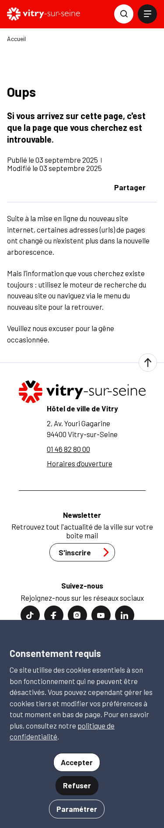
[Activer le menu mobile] (147, 14)
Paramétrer (76, 808)
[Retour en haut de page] (148, 362)
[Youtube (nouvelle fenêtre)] (101, 615)
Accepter (77, 762)
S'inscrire (75, 552)
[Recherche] (123, 14)
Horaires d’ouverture (79, 463)
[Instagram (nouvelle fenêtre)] (77, 615)
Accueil (16, 38)
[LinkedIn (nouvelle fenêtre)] (124, 615)
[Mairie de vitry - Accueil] (43, 14)
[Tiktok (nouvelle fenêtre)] (30, 615)
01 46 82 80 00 (68, 449)
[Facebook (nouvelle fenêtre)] (53, 615)
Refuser (77, 785)
